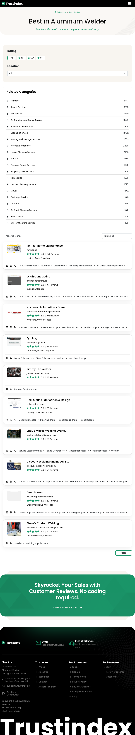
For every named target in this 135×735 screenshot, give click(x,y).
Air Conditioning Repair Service (26, 120)
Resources (43, 676)
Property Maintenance (22, 171)
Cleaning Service (19, 133)
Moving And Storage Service (25, 139)
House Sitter (17, 216)
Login (75, 666)
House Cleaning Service (23, 152)
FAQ (74, 696)
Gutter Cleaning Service (23, 223)
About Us (43, 671)
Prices (41, 666)
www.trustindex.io (11, 707)
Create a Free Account (65, 607)
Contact (42, 681)
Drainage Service (19, 197)
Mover (14, 191)
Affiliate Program (47, 686)
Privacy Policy (79, 681)
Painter (14, 158)
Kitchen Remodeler (21, 146)
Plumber (15, 100)
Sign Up (76, 671)
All (12, 58)
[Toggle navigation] (129, 3)
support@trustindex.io (53, 644)
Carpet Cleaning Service (23, 184)
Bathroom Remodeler (22, 126)
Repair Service (18, 107)
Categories (111, 676)
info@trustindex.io (11, 711)
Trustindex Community (13, 693)
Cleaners (15, 203)
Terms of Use (79, 676)
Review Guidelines (81, 686)
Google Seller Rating (82, 691)
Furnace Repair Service (23, 165)
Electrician (16, 113)
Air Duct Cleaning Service (24, 210)
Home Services (75, 12)
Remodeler (16, 178)
